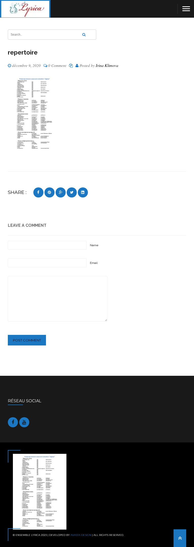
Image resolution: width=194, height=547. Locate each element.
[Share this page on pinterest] (49, 192)
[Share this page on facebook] (38, 192)
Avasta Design (80, 535)
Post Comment (27, 340)
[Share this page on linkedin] (83, 192)
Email (94, 263)
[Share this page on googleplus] (61, 192)
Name (94, 245)
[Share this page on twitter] (72, 192)
